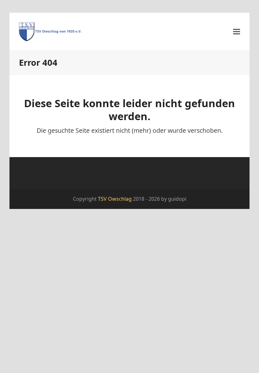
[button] (236, 31)
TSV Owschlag (115, 198)
